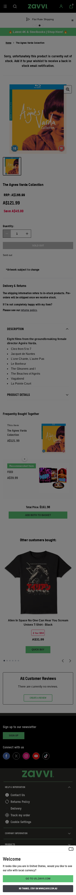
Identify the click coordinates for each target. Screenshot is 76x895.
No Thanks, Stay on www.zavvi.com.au (38, 888)
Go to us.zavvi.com (38, 878)
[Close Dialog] (71, 849)
